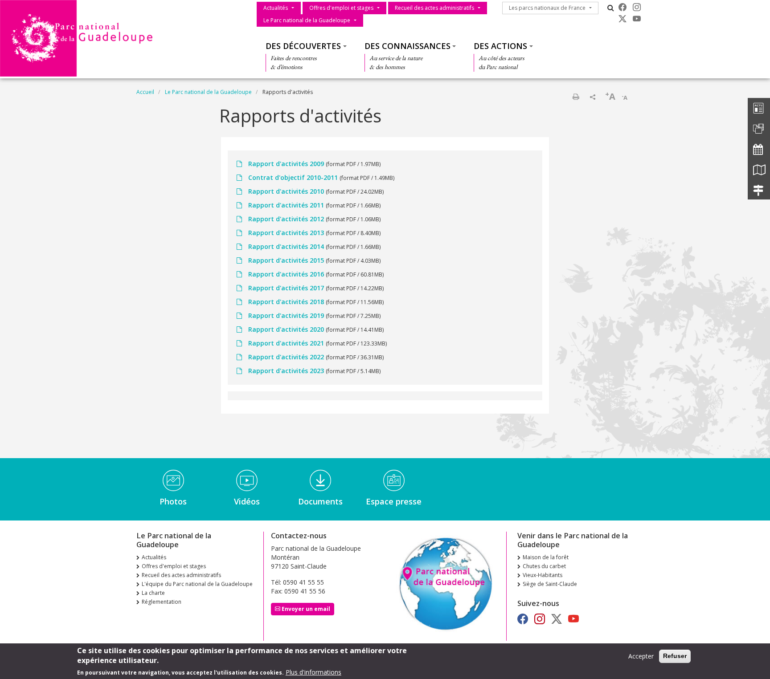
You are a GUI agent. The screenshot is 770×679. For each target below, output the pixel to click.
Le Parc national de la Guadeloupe (306, 20)
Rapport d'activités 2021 (286, 343)
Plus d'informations (313, 672)
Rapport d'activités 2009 (286, 163)
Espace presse (394, 501)
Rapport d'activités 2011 (286, 205)
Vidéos (247, 501)
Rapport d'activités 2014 (286, 246)
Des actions (500, 46)
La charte (153, 593)
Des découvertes (303, 46)
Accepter (641, 656)
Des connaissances (408, 46)
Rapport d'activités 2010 (286, 191)
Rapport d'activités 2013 (286, 232)
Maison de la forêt (546, 557)
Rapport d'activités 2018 (286, 301)
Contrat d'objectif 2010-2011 (293, 177)
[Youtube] (637, 18)
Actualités (275, 8)
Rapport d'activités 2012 (286, 219)
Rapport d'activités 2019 (286, 315)
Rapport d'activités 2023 (286, 370)
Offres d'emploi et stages (341, 8)
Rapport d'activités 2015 (286, 260)
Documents (320, 501)
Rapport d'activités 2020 (286, 329)
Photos (173, 501)
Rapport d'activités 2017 (286, 288)
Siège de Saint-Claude (550, 584)
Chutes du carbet (544, 566)
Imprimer (575, 96)
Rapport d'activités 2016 (286, 274)
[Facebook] (622, 7)
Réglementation (161, 602)
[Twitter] (622, 18)
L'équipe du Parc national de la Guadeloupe (197, 584)
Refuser (675, 655)
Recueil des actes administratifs (434, 8)
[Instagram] (637, 7)
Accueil (145, 92)
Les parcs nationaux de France (547, 8)
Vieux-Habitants (542, 575)
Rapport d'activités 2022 (286, 357)
